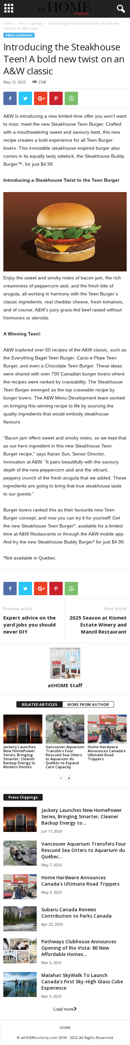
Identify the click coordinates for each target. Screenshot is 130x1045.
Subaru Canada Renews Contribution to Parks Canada (76, 912)
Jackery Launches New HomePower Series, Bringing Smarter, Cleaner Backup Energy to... (81, 816)
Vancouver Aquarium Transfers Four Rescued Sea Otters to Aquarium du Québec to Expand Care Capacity (65, 756)
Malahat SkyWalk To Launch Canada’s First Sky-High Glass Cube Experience (82, 981)
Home (7, 23)
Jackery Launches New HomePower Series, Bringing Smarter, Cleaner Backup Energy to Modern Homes (19, 756)
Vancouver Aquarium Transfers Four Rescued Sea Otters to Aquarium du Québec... (83, 850)
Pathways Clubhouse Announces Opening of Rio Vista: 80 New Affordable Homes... (78, 947)
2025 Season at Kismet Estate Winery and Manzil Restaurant (98, 624)
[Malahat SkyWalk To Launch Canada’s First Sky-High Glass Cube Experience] (20, 984)
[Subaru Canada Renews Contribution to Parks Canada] (20, 918)
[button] (119, 9)
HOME (65, 1027)
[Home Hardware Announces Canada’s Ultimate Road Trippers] (107, 729)
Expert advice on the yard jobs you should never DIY (29, 624)
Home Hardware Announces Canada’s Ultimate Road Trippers (107, 752)
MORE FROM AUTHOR (88, 704)
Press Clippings (30, 23)
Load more (63, 1009)
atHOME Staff (65, 685)
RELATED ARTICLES (39, 704)
